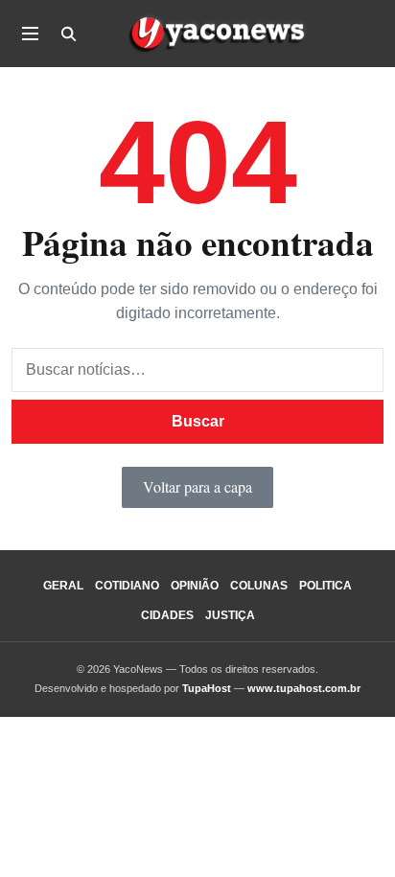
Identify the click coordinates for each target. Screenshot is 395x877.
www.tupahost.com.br (303, 688)
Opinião (195, 585)
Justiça (230, 615)
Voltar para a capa (197, 486)
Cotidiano (127, 585)
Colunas (259, 585)
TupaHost (206, 688)
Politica (325, 585)
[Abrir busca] (68, 33)
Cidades (167, 615)
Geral (63, 585)
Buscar (198, 421)
